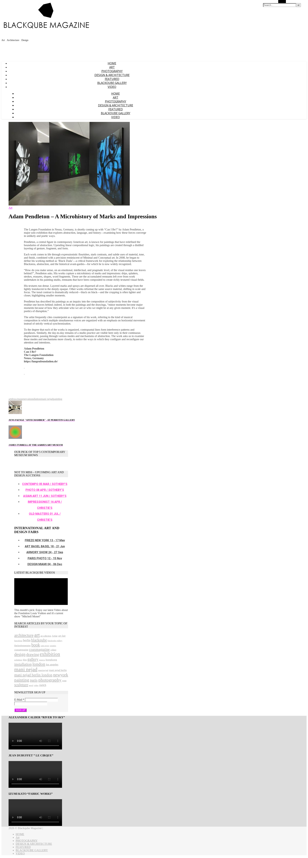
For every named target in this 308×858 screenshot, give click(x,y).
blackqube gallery (55, 641)
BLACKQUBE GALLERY (112, 83)
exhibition (50, 654)
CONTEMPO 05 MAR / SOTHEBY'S (44, 484)
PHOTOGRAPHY (112, 71)
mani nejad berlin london (33, 675)
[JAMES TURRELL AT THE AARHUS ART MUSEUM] (15, 437)
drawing (16, 398)
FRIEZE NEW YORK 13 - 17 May (45, 540)
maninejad (43, 670)
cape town (45, 646)
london (38, 664)
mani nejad (47, 398)
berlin (26, 640)
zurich (42, 685)
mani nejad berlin (58, 670)
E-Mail (19, 699)
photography (49, 679)
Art (112, 67)
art (10, 398)
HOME (112, 63)
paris (34, 680)
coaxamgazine (21, 649)
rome (64, 680)
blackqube (39, 640)
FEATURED (112, 79)
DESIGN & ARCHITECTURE (112, 75)
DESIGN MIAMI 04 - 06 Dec (44, 564)
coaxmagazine (39, 649)
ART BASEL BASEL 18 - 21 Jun (45, 546)
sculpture (21, 685)
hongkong (51, 659)
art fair (62, 635)
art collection (45, 636)
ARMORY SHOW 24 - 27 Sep (44, 552)
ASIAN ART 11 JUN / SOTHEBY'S (44, 496)
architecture (24, 635)
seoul (31, 685)
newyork (60, 674)
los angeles (52, 664)
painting (57, 398)
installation (35, 398)
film (25, 659)
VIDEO (112, 87)
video (36, 685)
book (35, 644)
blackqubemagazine (22, 645)
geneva (25, 398)
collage (53, 650)
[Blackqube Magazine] (46, 24)
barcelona (18, 641)
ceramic (53, 646)
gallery (32, 659)
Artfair (55, 636)
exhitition (18, 660)
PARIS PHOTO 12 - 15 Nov (45, 558)
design (19, 654)
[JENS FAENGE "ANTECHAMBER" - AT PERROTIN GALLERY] (15, 413)
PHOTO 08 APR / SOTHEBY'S (44, 490)
